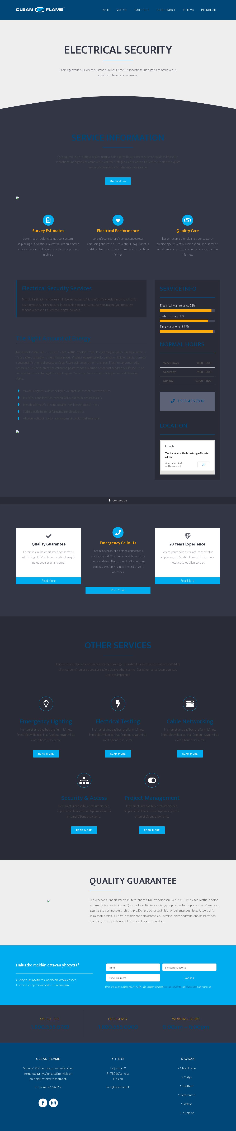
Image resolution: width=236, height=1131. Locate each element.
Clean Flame (188, 1068)
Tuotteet (187, 1086)
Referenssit (188, 1095)
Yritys (188, 1077)
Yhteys (187, 1104)
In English (188, 1113)
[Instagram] (53, 1103)
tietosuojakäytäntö (172, 986)
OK (203, 464)
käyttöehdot (191, 986)
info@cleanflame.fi (118, 1087)
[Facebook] (43, 1103)
